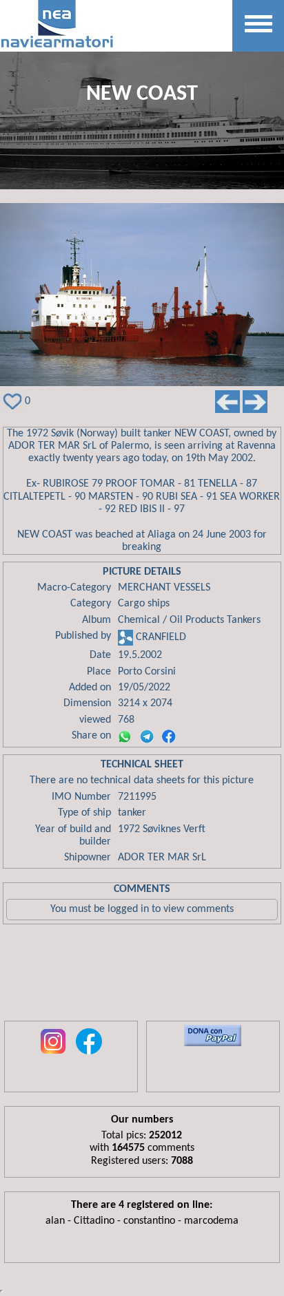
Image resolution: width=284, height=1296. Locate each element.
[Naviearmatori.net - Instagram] (53, 1055)
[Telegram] (147, 736)
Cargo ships (144, 603)
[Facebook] (169, 736)
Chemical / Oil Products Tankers (189, 620)
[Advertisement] (142, 976)
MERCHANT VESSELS (164, 587)
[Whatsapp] (125, 736)
